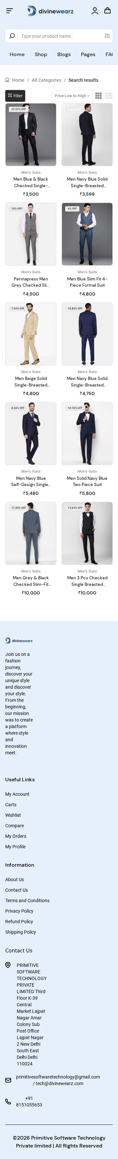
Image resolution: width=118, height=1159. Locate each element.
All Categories (46, 80)
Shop (41, 54)
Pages (88, 54)
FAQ (111, 54)
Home (17, 54)
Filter (17, 96)
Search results (83, 80)
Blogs (64, 54)
